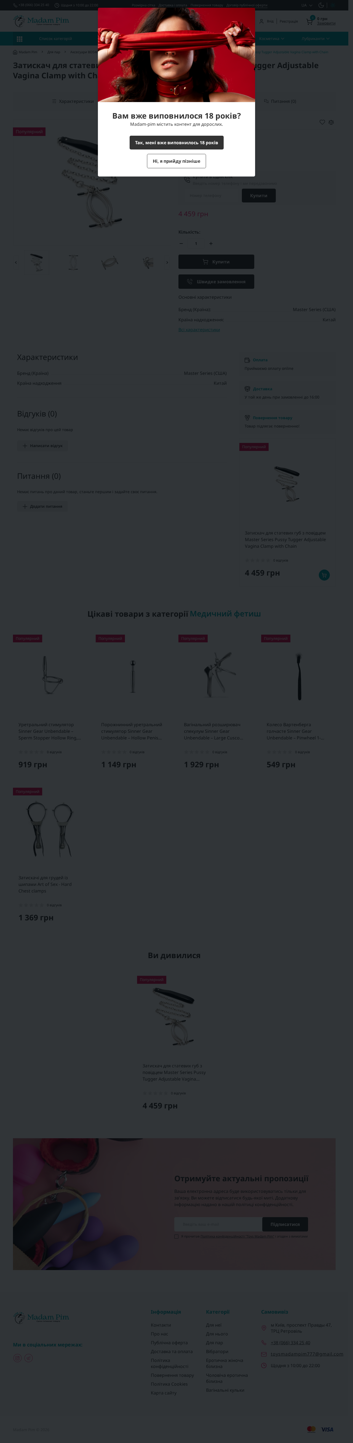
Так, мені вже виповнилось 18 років (176, 143)
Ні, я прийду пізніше (176, 161)
